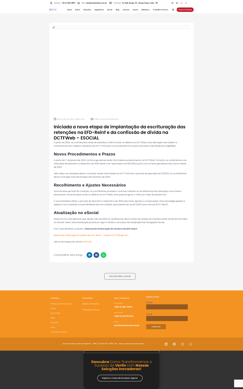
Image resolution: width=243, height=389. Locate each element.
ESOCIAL (87, 241)
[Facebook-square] (177, 3)
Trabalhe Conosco (160, 10)
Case (53, 327)
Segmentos (99, 10)
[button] (173, 10)
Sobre (77, 10)
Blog (117, 10)
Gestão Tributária (90, 304)
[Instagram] (181, 3)
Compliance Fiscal (90, 310)
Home (69, 10)
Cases (135, 10)
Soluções (87, 10)
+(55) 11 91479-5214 (123, 316)
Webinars (145, 10)
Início (53, 308)
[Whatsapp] (186, 3)
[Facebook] (174, 344)
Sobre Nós (55, 313)
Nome (149, 302)
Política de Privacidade (61, 304)
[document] (121, 370)
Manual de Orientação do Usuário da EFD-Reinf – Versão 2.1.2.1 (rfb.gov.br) (91, 235)
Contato (126, 10)
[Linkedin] (172, 3)
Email (149, 314)
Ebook (109, 10)
